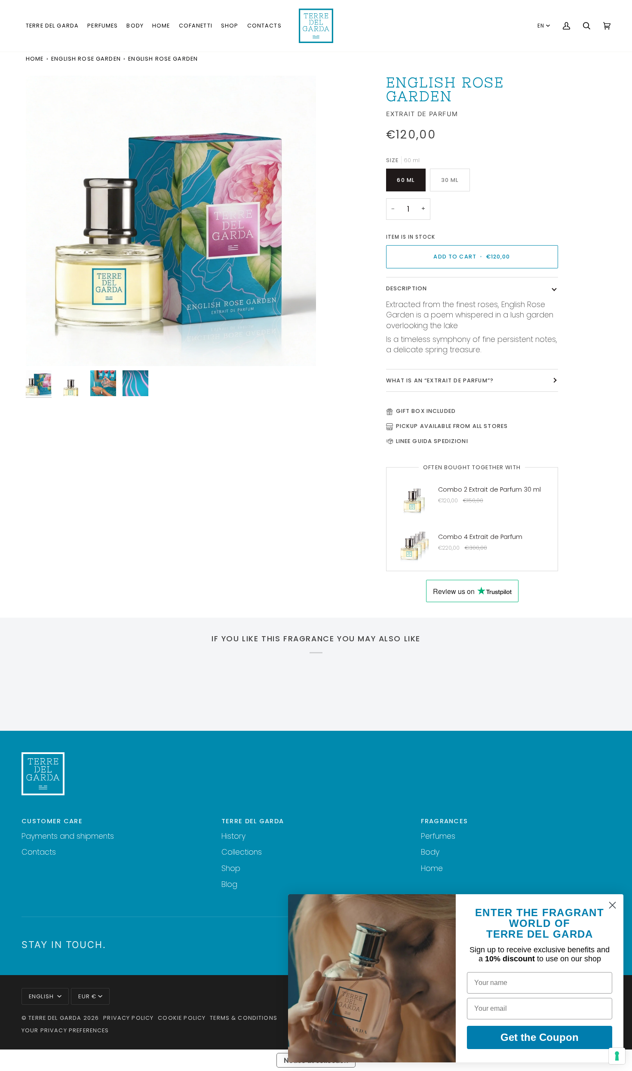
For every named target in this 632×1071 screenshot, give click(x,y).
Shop (230, 868)
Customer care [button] (52, 821)
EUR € (87, 996)
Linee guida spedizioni (432, 441)
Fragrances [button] (444, 821)
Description (406, 288)
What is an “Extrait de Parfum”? (440, 380)
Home (35, 58)
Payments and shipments (67, 836)
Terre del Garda (54, 1018)
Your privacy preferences (65, 1030)
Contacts (38, 851)
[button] (52, 26)
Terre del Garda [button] (252, 821)
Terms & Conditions (243, 1018)
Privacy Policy (128, 1018)
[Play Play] (171, 221)
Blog (229, 884)
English (42, 996)
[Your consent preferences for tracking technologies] (617, 1056)
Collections (241, 851)
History (233, 836)
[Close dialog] (612, 905)
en (540, 25)
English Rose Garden (86, 58)
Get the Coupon (539, 1037)
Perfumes (438, 836)
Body (430, 851)
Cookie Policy (182, 1018)
